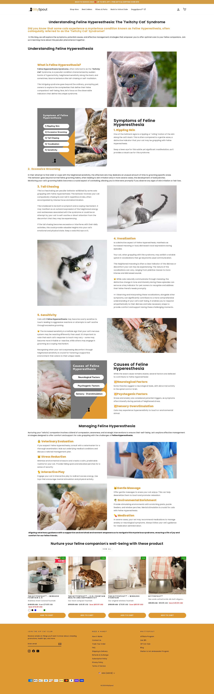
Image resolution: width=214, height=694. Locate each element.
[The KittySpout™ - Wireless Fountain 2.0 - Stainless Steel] (29, 610)
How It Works (97, 636)
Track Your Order (99, 644)
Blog (142, 648)
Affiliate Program (147, 636)
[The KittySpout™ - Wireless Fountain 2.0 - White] (38, 610)
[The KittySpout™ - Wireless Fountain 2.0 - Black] (32, 610)
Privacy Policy (97, 662)
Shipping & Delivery (100, 651)
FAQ (93, 648)
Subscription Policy (99, 659)
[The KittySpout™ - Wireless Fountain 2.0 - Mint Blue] (35, 610)
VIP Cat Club (145, 644)
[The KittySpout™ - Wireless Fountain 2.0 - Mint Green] (44, 610)
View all (107, 549)
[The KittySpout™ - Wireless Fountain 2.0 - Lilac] (41, 610)
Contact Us (96, 640)
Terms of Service (99, 666)
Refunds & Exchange (100, 655)
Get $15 (143, 640)
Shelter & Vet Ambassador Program (154, 651)
